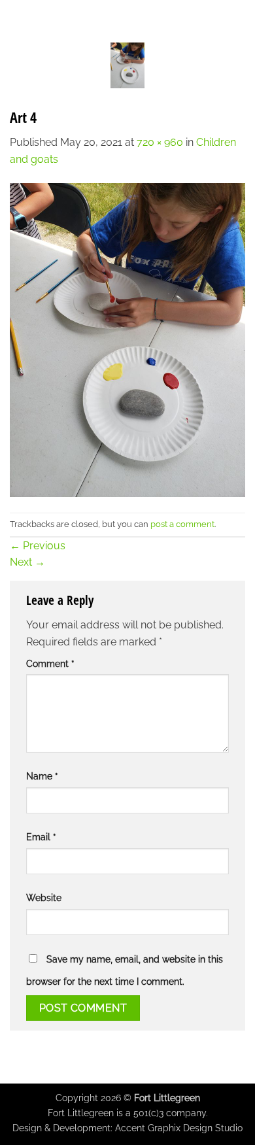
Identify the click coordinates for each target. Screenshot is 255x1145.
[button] (18, 65)
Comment (50, 663)
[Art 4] (127, 339)
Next (27, 562)
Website (43, 897)
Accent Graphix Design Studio (179, 1127)
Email (41, 836)
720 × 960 (160, 142)
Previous (37, 545)
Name (42, 775)
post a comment (182, 524)
